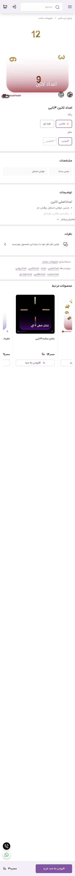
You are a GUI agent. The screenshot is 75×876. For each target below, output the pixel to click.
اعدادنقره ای (25, 274)
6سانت (50, 141)
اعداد (43, 268)
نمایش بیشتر (68, 219)
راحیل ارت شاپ (65, 18)
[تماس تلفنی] (6, 846)
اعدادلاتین (33, 268)
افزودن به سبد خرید (54, 868)
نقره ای (47, 123)
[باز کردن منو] (69, 7)
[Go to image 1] (6, 96)
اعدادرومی (21, 268)
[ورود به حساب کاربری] (15, 7)
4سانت (65, 141)
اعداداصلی (53, 268)
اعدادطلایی (39, 274)
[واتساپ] (6, 854)
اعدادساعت (53, 274)
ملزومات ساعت (45, 18)
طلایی (62, 123)
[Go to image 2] (3, 96)
